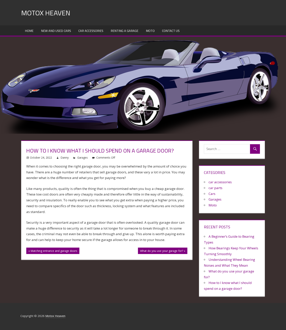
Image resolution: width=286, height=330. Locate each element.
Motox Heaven (45, 12)
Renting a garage (124, 30)
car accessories (220, 182)
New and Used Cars (56, 30)
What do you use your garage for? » (162, 251)
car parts (215, 188)
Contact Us (171, 30)
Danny (65, 157)
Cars (212, 193)
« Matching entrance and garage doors (52, 251)
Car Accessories (90, 30)
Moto (150, 30)
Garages (82, 157)
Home (29, 30)
